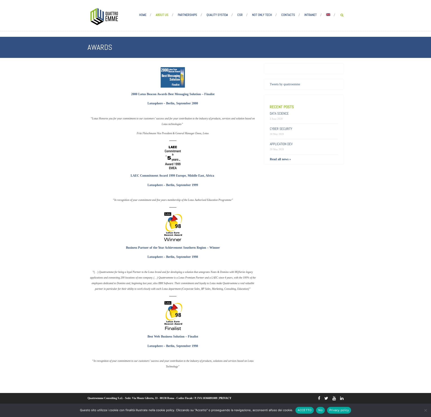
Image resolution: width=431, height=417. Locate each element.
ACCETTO (305, 410)
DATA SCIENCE (279, 113)
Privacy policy (339, 410)
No (320, 410)
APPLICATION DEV (281, 144)
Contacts (288, 15)
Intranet (310, 15)
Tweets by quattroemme (285, 84)
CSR (240, 15)
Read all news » (280, 159)
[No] (425, 410)
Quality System (217, 15)
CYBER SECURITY (281, 128)
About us (162, 15)
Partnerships (187, 15)
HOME (142, 15)
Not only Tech (262, 15)
